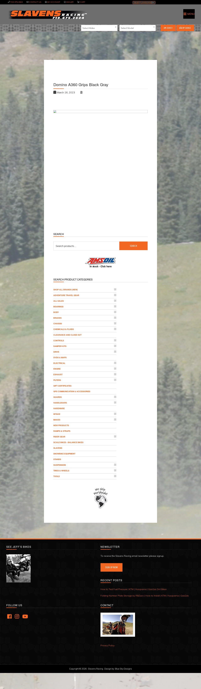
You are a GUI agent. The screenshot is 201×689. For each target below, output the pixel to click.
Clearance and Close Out (67, 334)
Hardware (59, 408)
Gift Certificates (62, 385)
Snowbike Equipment (64, 453)
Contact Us (35, 2)
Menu (191, 13)
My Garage (186, 28)
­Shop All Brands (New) (65, 289)
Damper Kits (59, 346)
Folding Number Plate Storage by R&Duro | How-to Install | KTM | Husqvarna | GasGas (144, 595)
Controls (58, 340)
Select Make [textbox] (88, 28)
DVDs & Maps (60, 357)
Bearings (58, 306)
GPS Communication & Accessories (71, 391)
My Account (53, 2)
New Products (61, 425)
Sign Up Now (111, 567)
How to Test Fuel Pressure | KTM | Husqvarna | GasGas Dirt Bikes (133, 589)
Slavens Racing (47, 14)
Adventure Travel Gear (66, 295)
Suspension (59, 465)
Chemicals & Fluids (63, 329)
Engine (57, 368)
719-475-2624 (16, 2)
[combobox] (99, 28)
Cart (82, 2)
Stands (57, 459)
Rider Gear (59, 436)
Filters (57, 380)
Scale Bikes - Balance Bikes (68, 442)
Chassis (57, 323)
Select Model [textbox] (127, 28)
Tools (56, 476)
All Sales (58, 300)
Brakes (57, 317)
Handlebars (60, 402)
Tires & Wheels (61, 470)
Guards (57, 397)
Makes (56, 419)
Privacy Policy (107, 645)
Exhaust (57, 374)
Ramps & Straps (61, 431)
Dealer (69, 2)
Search (169, 28)
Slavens (57, 448)
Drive (56, 351)
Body (56, 312)
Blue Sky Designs (123, 668)
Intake (56, 414)
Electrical (59, 363)
